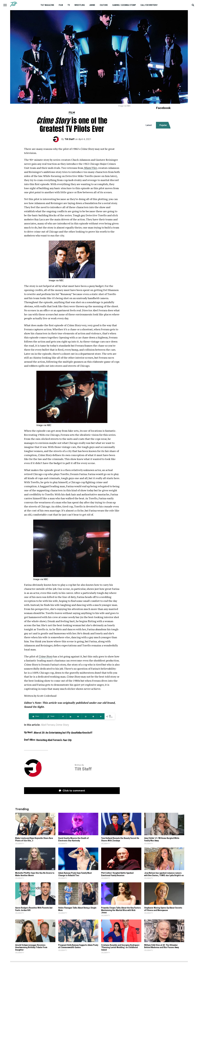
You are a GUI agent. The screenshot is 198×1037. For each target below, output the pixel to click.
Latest (149, 125)
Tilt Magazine (47, 5)
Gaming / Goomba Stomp (124, 5)
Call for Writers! (149, 5)
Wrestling (80, 5)
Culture (104, 5)
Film (61, 5)
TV (69, 5)
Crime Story (45, 656)
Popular (163, 125)
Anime (92, 5)
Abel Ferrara (48, 725)
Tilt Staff (70, 139)
